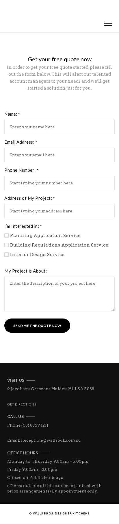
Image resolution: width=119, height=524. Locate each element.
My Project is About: (25, 270)
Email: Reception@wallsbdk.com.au (44, 440)
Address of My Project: (29, 198)
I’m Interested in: (23, 226)
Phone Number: (21, 170)
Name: (12, 113)
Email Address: (20, 142)
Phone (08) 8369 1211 (27, 425)
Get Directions (21, 404)
